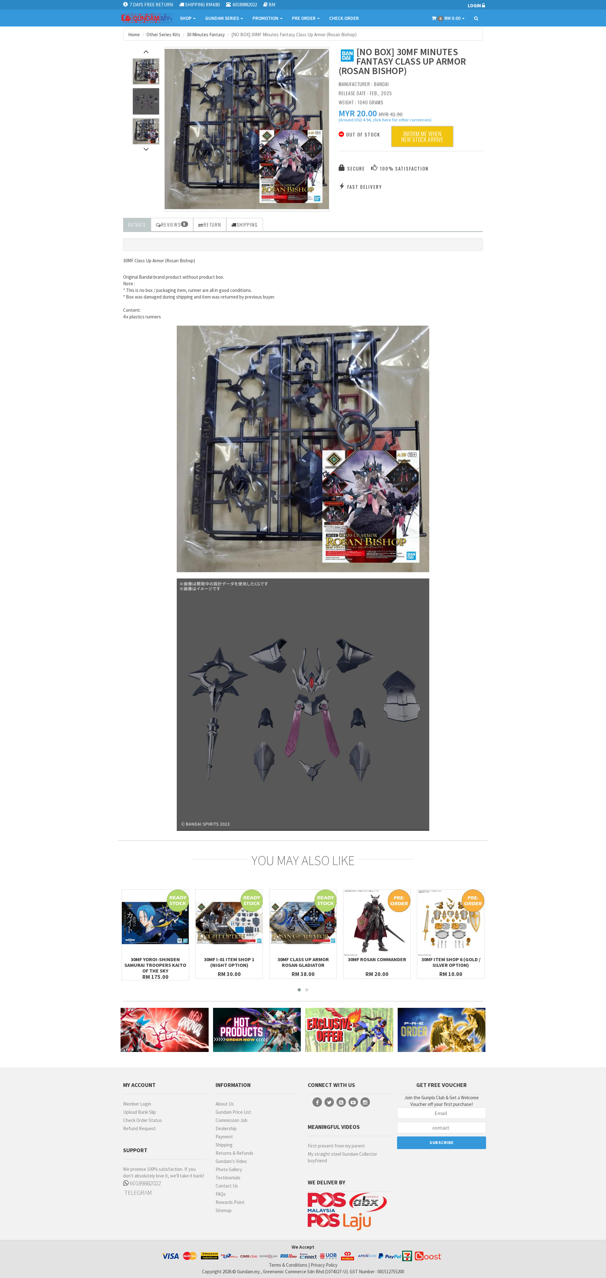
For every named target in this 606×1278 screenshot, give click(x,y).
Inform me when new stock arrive (422, 136)
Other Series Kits (163, 35)
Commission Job (231, 1120)
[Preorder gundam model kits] (442, 1030)
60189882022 (144, 1183)
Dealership (226, 1128)
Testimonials (228, 1178)
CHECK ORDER (344, 18)
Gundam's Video (231, 1161)
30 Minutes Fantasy (206, 35)
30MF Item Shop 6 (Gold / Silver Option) (450, 962)
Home (134, 35)
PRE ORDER (304, 18)
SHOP (186, 18)
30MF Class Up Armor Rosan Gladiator (303, 962)
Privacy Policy (324, 1265)
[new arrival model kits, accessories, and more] (165, 1030)
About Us (225, 1104)
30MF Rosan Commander (377, 959)
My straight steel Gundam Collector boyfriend (342, 1157)
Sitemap (224, 1210)
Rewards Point (230, 1202)
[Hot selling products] (257, 1030)
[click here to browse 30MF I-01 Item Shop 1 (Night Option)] (229, 923)
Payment (224, 1137)
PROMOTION (265, 18)
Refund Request (139, 1128)
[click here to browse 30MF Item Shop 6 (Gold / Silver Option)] (450, 923)
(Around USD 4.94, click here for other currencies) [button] (385, 121)
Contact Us (227, 1186)
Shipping (224, 1145)
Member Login (137, 1104)
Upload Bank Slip (139, 1112)
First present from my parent (336, 1146)
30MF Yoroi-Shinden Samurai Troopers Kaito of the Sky (155, 965)
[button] (358, 113)
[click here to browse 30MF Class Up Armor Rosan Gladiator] (303, 923)
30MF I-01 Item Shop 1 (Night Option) (229, 962)
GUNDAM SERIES (222, 18)
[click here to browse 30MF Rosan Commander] (376, 923)
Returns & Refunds (234, 1153)
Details (137, 224)
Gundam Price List (233, 1112)
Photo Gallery (229, 1169)
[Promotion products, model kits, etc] (349, 1030)
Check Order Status (142, 1120)
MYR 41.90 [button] (390, 114)
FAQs (221, 1194)
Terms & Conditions (288, 1265)
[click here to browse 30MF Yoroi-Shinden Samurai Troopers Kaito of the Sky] (155, 923)
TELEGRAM (137, 1192)
